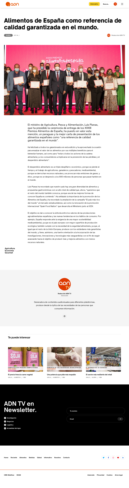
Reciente (14, 457)
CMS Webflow (9, 475)
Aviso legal (119, 475)
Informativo (48, 457)
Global (8, 35)
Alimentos (23, 457)
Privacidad (100, 475)
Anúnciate (90, 475)
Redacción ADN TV (64, 293)
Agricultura (10, 248)
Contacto (66, 457)
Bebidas (32, 457)
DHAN (19, 475)
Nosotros (57, 457)
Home (6, 457)
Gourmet (9, 253)
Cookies (109, 475)
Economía (9, 251)
